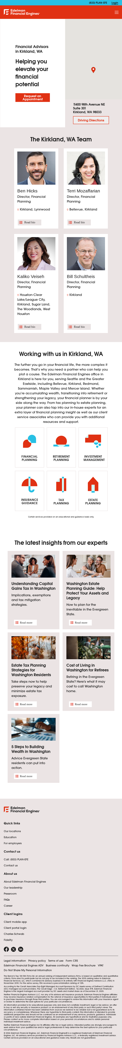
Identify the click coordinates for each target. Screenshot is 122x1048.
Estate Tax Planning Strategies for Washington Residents (31, 670)
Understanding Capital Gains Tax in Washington (33, 586)
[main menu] (117, 12)
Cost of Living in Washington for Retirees (87, 668)
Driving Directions (91, 120)
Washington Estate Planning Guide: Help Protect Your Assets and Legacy (87, 591)
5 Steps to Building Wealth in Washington (30, 749)
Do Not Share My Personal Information (28, 970)
